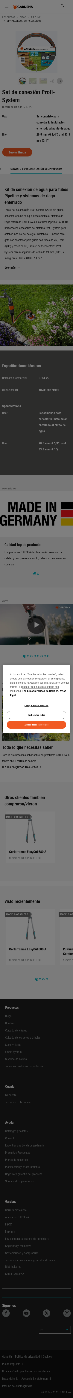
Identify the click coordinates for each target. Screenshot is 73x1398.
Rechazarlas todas (36, 714)
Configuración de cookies (36, 705)
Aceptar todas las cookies (36, 724)
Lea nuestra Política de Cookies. (40, 691)
